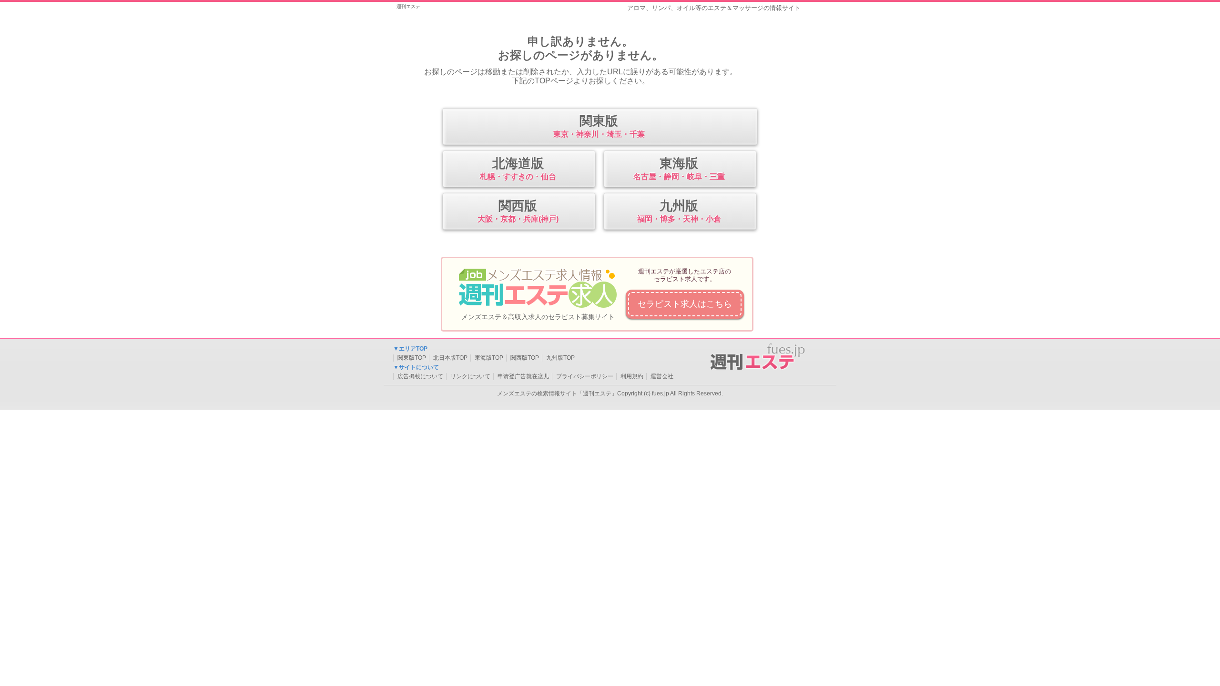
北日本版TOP (450, 357)
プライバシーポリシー (584, 376)
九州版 (679, 211)
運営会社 (662, 376)
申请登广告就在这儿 (523, 376)
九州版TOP (560, 357)
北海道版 (518, 168)
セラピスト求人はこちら (685, 304)
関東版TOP (411, 357)
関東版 (599, 126)
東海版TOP (489, 357)
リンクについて (470, 376)
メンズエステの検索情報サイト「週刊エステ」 (557, 393)
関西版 (518, 211)
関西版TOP (524, 357)
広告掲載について (420, 376)
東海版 (679, 168)
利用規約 (631, 376)
